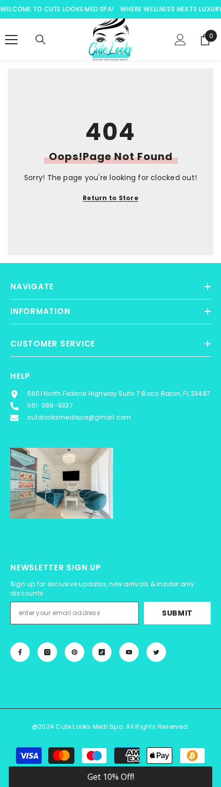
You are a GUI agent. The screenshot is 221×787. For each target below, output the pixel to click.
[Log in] (180, 39)
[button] (110, 776)
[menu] (11, 39)
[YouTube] (129, 652)
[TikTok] (102, 652)
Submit (177, 613)
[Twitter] (156, 652)
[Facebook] (20, 652)
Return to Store (110, 198)
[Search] (40, 39)
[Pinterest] (74, 652)
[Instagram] (47, 652)
